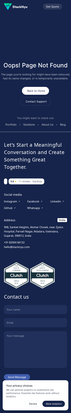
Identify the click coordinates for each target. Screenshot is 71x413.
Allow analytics (54, 403)
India (62, 220)
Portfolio (11, 124)
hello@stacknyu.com (17, 247)
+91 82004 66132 (14, 242)
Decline (33, 403)
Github (10, 208)
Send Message (17, 377)
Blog (63, 124)
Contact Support (36, 101)
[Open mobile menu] (65, 6)
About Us (47, 124)
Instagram (12, 201)
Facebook (34, 201)
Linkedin (57, 201)
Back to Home (36, 90)
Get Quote (52, 6)
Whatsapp (35, 208)
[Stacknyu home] (17, 6)
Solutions (29, 124)
